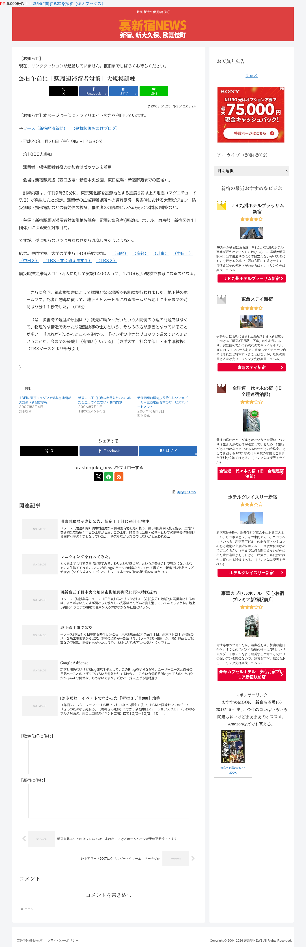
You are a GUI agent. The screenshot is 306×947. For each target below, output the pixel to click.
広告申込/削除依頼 (30, 940)
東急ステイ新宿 (251, 367)
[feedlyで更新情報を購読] (108, 476)
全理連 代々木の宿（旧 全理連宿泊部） (251, 474)
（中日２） (29, 261)
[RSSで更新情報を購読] (118, 476)
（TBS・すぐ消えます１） (67, 261)
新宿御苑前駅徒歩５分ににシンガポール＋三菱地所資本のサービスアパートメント (162, 402)
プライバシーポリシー (63, 940)
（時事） (161, 253)
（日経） (120, 253)
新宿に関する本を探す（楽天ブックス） (69, 3)
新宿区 (252, 75)
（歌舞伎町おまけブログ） (95, 128)
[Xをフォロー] (98, 476)
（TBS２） (106, 261)
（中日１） (183, 253)
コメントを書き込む (109, 895)
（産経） (140, 253)
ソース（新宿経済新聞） (45, 128)
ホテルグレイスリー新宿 (251, 572)
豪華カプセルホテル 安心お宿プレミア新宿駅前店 (251, 674)
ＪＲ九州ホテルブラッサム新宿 (251, 278)
